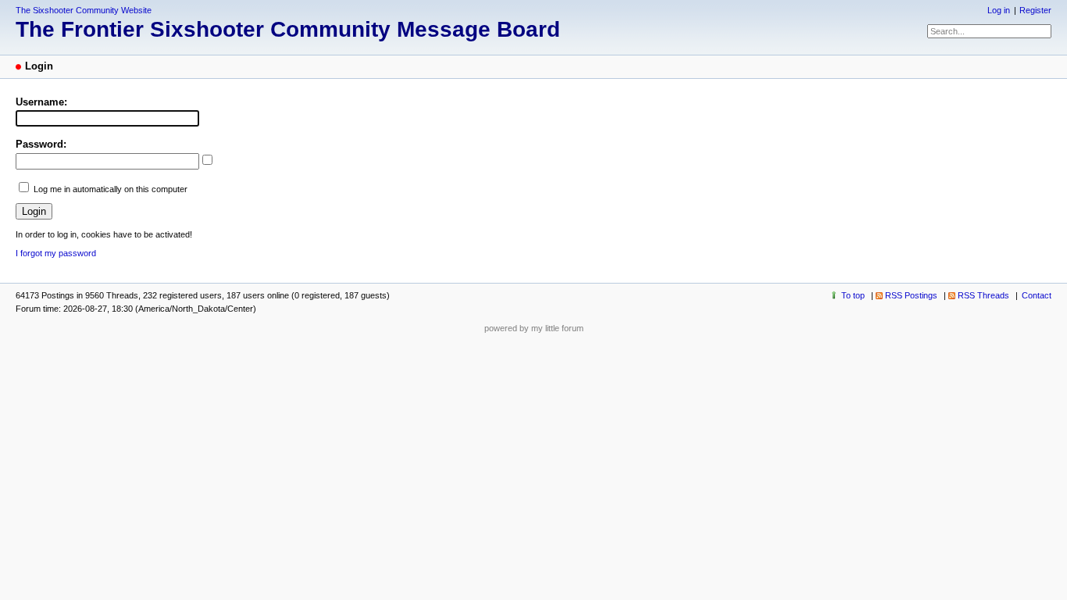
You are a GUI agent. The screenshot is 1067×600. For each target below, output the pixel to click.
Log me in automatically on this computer (110, 189)
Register (1035, 10)
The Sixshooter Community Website (84, 10)
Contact (1036, 295)
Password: (41, 144)
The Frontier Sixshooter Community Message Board (288, 29)
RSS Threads (983, 295)
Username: (41, 102)
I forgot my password (56, 253)
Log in (998, 10)
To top (853, 295)
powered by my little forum (533, 328)
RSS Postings (911, 295)
